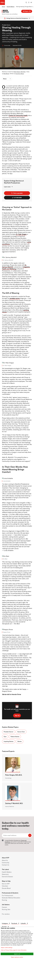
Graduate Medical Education (11, 898)
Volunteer (5, 886)
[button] (17, 57)
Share (5, 79)
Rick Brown (6, 73)
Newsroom (5, 874)
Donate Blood (6, 888)
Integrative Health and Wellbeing (16, 268)
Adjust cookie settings (6, 947)
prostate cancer (15, 298)
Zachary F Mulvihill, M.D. (14, 803)
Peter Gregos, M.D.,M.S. (20, 71)
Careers (4, 907)
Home (3, 6)
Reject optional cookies (17, 957)
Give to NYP (5, 884)
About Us (5, 860)
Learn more (7, 187)
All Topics (26, 11)
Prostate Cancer (6, 25)
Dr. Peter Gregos (21, 234)
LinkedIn (24, 924)
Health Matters (10, 6)
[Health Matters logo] (5, 11)
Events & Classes (7, 876)
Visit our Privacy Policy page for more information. (14, 950)
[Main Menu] (31, 2)
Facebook (15, 924)
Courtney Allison (20, 73)
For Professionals (7, 895)
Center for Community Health (18, 115)
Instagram (6, 924)
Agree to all (17, 954)
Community (5, 862)
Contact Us (5, 865)
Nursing (4, 900)
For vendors (6, 914)
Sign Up (17, 715)
